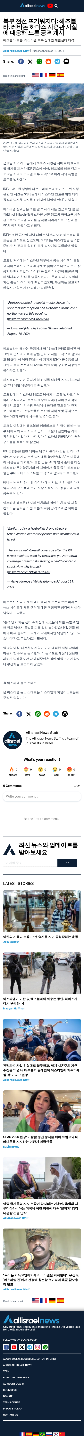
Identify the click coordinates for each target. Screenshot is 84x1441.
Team (6, 1371)
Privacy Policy (13, 1408)
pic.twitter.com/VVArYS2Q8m (28, 572)
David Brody (11, 1146)
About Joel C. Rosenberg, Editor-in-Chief (30, 1358)
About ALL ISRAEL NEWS (17, 1365)
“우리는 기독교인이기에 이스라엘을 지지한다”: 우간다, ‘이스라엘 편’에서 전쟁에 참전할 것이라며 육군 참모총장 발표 (41, 1279)
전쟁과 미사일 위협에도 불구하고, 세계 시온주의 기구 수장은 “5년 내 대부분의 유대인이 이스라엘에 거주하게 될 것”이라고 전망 (41, 1070)
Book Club (10, 1389)
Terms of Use (11, 1402)
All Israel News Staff (16, 50)
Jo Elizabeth (11, 941)
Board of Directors (16, 1377)
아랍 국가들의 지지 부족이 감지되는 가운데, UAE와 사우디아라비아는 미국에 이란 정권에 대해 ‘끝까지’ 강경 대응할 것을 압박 (40, 1208)
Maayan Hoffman (14, 1008)
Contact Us (10, 1414)
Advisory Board (13, 1383)
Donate (8, 1396)
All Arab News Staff (16, 1218)
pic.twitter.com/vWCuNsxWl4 (28, 319)
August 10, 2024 (18, 334)
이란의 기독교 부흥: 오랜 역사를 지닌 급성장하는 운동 (40, 937)
